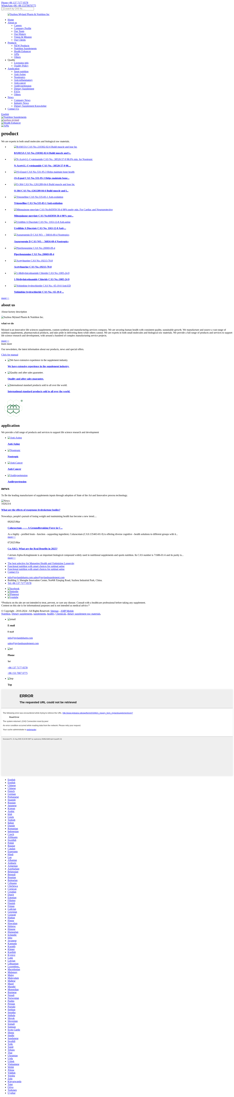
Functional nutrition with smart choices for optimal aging (36, 566)
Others (17, 57)
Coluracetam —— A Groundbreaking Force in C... (35, 528)
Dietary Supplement (24, 88)
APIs (16, 54)
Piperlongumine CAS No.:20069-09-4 (34, 254)
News (11, 97)
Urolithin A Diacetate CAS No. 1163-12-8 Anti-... (40, 228)
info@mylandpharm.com (20, 577)
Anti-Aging (20, 74)
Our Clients (20, 39)
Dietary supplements (22, 613)
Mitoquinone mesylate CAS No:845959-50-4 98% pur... (43, 215)
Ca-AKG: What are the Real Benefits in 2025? (32, 548)
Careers (18, 25)
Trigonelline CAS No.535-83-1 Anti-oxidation (38, 203)
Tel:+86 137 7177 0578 (19, 583)
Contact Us (13, 108)
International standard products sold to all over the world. (39, 391)
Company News (22, 100)
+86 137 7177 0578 (18, 667)
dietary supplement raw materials (83, 613)
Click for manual (9, 354)
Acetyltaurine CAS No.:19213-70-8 (33, 267)
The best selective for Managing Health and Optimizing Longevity (41, 563)
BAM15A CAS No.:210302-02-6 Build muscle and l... (42, 153)
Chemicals (61, 613)
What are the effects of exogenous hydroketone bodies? (30, 510)
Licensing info (21, 62)
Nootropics (19, 77)
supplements (39, 613)
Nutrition (5, 613)
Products (12, 42)
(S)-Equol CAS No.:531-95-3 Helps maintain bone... (41, 178)
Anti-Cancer (14, 469)
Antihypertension (22, 85)
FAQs (17, 91)
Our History (20, 34)
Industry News (21, 103)
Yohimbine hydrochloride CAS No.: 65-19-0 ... (39, 292)
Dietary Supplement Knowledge (30, 106)
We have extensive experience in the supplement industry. (38, 366)
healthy (50, 613)
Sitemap (54, 611)
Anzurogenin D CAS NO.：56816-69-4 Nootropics (41, 241)
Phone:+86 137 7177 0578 (14, 2)
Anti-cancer (20, 83)
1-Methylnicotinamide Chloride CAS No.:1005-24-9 (41, 279)
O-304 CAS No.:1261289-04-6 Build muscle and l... (41, 190)
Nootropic (13, 456)
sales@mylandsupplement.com (48, 577)
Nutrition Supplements (25, 48)
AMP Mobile (67, 611)
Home (11, 19)
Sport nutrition (21, 71)
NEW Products (21, 45)
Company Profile (22, 28)
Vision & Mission (23, 37)
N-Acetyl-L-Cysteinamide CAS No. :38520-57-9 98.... (42, 165)
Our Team (19, 31)
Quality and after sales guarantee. (26, 378)
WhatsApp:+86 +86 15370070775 (18, 5)
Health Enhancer (22, 51)
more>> (5, 298)
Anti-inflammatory (23, 80)
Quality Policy (21, 65)
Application (13, 68)
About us (12, 22)
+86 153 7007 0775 (18, 673)
